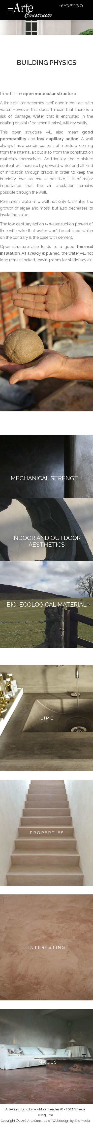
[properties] (46, 833)
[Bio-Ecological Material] (46, 604)
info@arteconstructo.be (70, 15)
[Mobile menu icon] (10, 10)
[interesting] (46, 947)
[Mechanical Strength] (46, 478)
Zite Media (82, 1121)
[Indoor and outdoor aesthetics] (46, 541)
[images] (46, 1062)
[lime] (46, 718)
